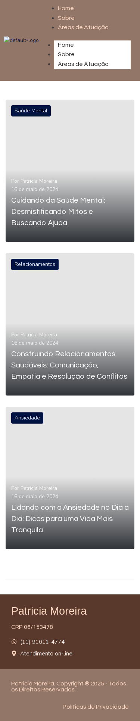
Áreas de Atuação (83, 27)
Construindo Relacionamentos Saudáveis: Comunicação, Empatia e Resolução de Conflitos (69, 365)
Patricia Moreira (39, 181)
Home (66, 45)
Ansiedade (27, 417)
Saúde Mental (31, 110)
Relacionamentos (35, 264)
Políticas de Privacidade (96, 707)
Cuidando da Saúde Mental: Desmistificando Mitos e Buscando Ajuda (58, 212)
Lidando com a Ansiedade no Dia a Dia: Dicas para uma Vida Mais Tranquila (70, 519)
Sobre (66, 18)
